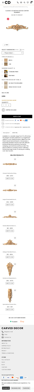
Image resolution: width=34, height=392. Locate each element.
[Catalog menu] (3, 2)
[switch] (20, 50)
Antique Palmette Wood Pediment (12, 252)
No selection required (15, 83)
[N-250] (17, 28)
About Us (4, 343)
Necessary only (16, 388)
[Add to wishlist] (15, 159)
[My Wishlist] (27, 2)
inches (16, 49)
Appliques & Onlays (8, 6)
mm (23, 49)
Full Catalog (6, 360)
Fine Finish (11, 75)
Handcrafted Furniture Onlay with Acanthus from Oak (17, 226)
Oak (10, 64)
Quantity (5, 102)
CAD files (4, 367)
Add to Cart (17, 116)
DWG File (14, 133)
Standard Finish (13, 72)
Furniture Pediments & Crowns (21, 6)
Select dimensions (13, 50)
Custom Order (6, 369)
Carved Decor (7, 2)
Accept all (6, 388)
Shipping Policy (6, 346)
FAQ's (3, 362)
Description (6, 133)
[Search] (24, 2)
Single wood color (15, 87)
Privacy (4, 351)
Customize (26, 388)
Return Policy (6, 348)
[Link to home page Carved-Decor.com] (17, 329)
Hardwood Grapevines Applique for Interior (14, 278)
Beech (10, 60)
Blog (3, 364)
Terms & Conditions (8, 353)
